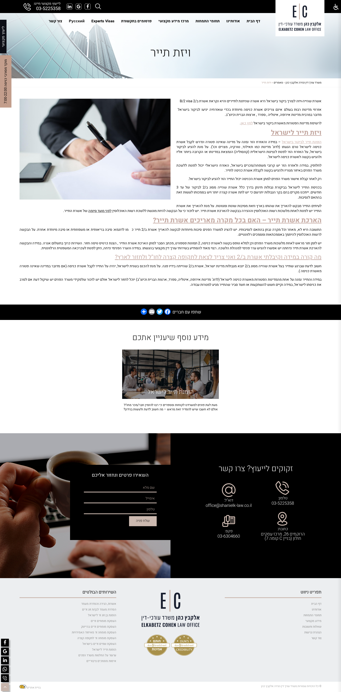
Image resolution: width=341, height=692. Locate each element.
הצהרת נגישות (312, 632)
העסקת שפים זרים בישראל (99, 644)
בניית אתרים (34, 687)
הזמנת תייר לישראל (104, 649)
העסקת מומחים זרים (103, 621)
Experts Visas (102, 21)
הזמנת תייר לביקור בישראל (301, 142)
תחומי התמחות (208, 21)
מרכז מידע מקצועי (173, 21)
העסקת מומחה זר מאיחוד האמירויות (94, 632)
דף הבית (253, 21)
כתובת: (282, 529)
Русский (77, 21)
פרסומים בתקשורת (136, 21)
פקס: (229, 531)
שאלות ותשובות (311, 626)
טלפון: (283, 498)
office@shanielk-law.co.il (229, 505)
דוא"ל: (228, 500)
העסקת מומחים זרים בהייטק (98, 626)
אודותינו (233, 21)
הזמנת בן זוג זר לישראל (102, 615)
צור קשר (55, 21)
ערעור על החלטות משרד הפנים (97, 655)
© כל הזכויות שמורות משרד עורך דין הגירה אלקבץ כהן (291, 686)
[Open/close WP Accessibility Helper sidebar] (336, 7)
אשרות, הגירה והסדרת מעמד (98, 604)
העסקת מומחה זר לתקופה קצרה (96, 638)
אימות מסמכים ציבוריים (101, 661)
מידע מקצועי (313, 621)
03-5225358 (48, 8)
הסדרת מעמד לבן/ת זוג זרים (99, 609)
